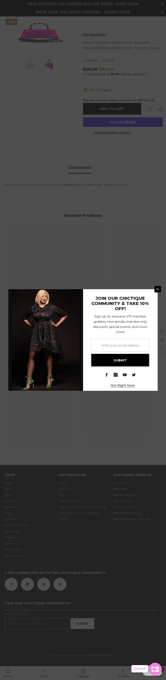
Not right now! (123, 385)
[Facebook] (106, 374)
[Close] (158, 289)
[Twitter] (134, 374)
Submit (120, 360)
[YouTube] (124, 374)
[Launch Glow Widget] (155, 669)
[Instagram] (115, 374)
